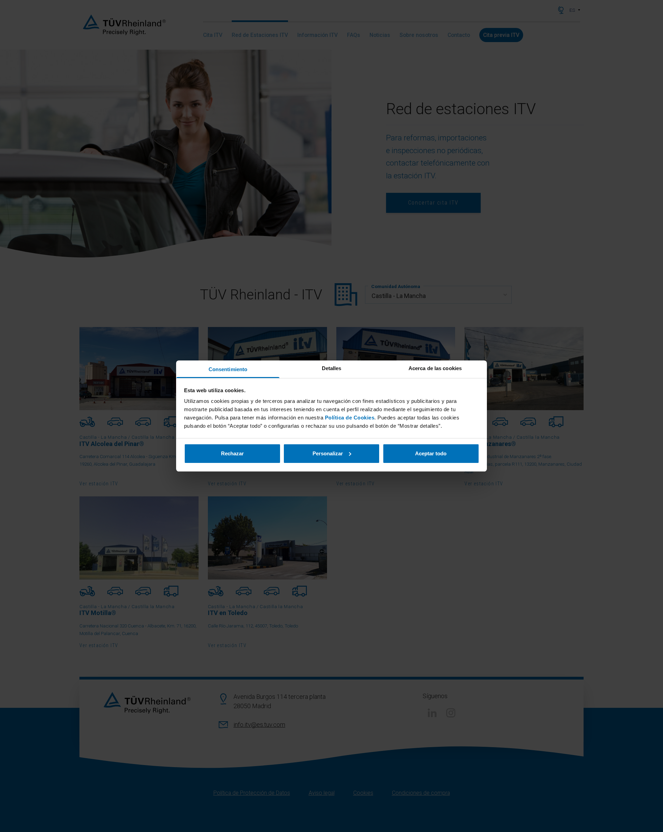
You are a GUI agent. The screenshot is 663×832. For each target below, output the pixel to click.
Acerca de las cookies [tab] (435, 368)
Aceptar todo (430, 453)
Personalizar (328, 453)
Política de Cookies (350, 417)
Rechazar (232, 453)
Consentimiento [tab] (228, 369)
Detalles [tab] (332, 368)
